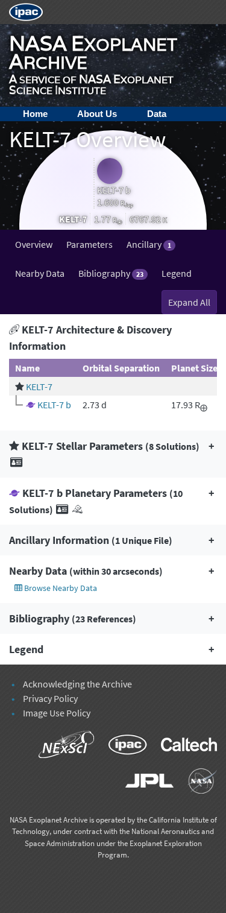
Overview (33, 244)
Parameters (89, 244)
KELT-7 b (54, 405)
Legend (177, 273)
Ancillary (149, 244)
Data (156, 114)
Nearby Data (39, 273)
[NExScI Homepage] (61, 747)
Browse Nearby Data (59, 588)
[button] (113, 454)
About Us (97, 114)
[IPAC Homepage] (26, 11)
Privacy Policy (50, 698)
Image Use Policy (56, 713)
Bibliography (110, 273)
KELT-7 (39, 387)
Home (35, 114)
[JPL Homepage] (144, 783)
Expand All (189, 302)
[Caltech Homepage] (183, 747)
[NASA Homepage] (196, 783)
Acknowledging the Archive (77, 684)
